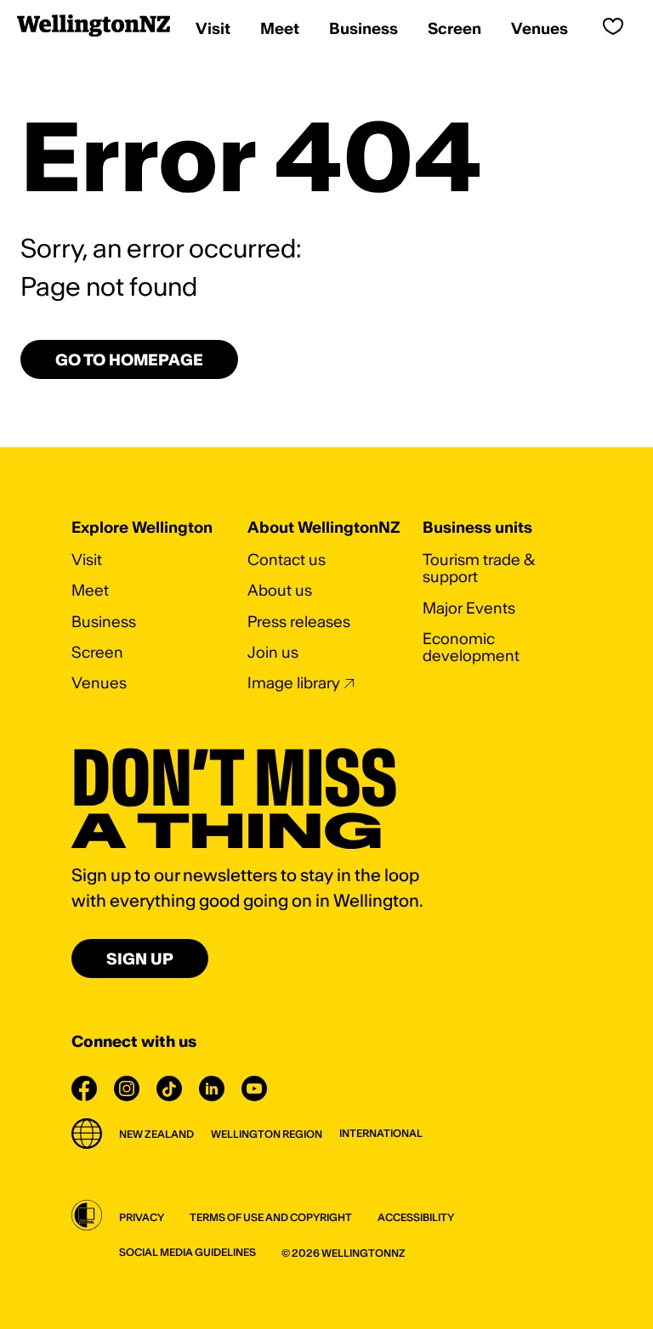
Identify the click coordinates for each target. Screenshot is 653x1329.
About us (279, 590)
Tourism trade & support (479, 568)
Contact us (286, 559)
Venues (99, 683)
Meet (90, 590)
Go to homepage (129, 360)
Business (103, 621)
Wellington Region (266, 1134)
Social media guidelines (187, 1252)
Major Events (469, 608)
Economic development (471, 647)
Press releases (298, 621)
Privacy (141, 1217)
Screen (97, 652)
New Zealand (156, 1134)
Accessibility (416, 1217)
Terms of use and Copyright (271, 1217)
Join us (272, 652)
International (381, 1133)
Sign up (139, 959)
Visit (86, 559)
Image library (293, 683)
